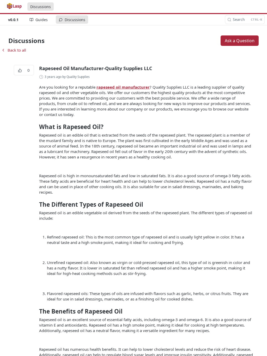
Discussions (40, 6)
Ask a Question (239, 41)
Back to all (13, 50)
